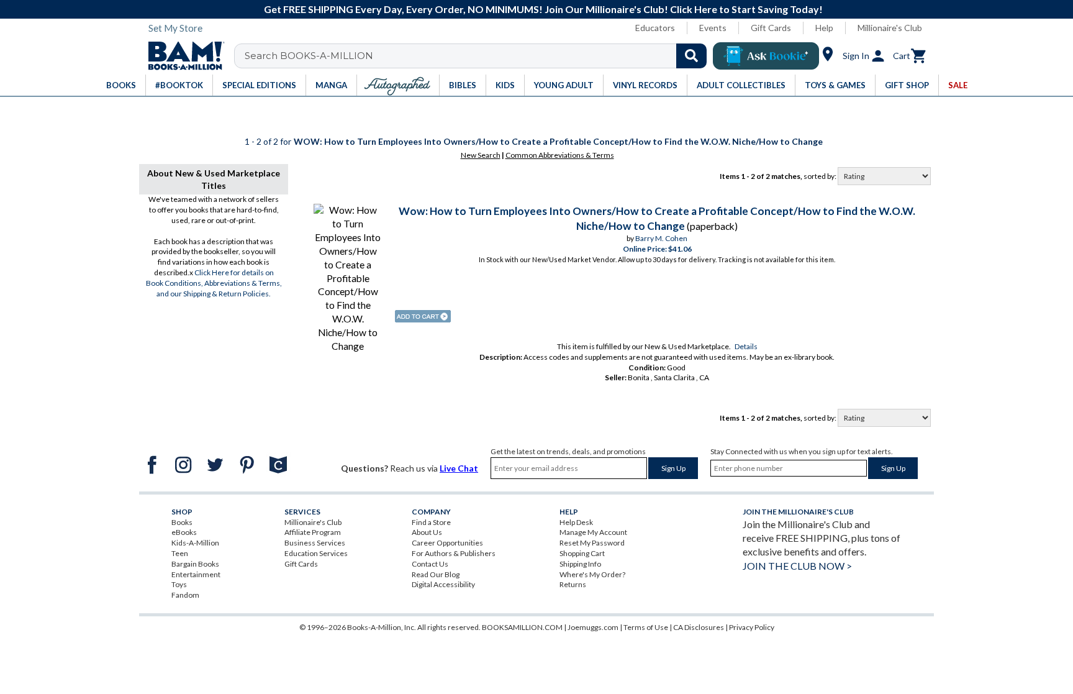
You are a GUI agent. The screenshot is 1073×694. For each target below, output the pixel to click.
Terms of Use (645, 627)
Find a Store (431, 522)
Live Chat (459, 468)
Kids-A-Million (195, 542)
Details (746, 346)
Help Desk (576, 522)
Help (824, 27)
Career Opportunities (447, 542)
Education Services (316, 553)
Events (713, 27)
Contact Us (430, 563)
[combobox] (478, 56)
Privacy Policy (751, 627)
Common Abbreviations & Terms (559, 155)
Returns (572, 584)
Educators (655, 27)
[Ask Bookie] (766, 56)
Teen (179, 553)
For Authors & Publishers (454, 553)
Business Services (314, 542)
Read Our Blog (436, 574)
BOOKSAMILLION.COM (522, 627)
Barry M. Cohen (661, 238)
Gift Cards (771, 27)
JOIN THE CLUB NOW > (797, 566)
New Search (480, 155)
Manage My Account (593, 532)
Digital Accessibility (443, 584)
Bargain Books (195, 563)
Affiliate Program (312, 532)
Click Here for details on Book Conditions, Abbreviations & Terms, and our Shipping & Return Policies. (214, 283)
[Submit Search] (691, 55)
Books (181, 522)
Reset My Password (592, 542)
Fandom (185, 595)
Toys (179, 584)
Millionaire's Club (890, 27)
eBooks (184, 532)
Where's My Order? (592, 574)
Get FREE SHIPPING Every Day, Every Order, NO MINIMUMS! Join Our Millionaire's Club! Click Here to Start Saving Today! (543, 9)
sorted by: (821, 176)
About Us (427, 532)
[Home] (182, 56)
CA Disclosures (698, 627)
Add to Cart (422, 316)
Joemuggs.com (593, 627)
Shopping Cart (582, 553)
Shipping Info (580, 563)
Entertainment (195, 574)
